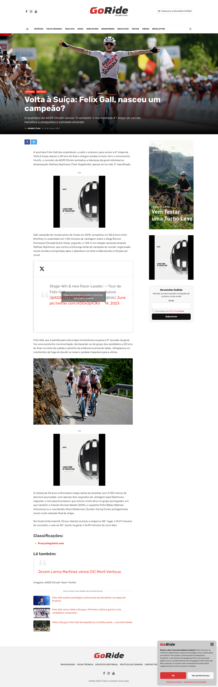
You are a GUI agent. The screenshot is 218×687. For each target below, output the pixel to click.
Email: (171, 300)
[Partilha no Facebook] (27, 141)
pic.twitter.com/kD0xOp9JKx (75, 303)
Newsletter (158, 29)
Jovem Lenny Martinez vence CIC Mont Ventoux (79, 571)
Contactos (151, 664)
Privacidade (68, 664)
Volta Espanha (54, 29)
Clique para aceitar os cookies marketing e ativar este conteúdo (83, 297)
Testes (135, 29)
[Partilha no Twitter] (34, 141)
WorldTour (92, 29)
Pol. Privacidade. (177, 311)
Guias (80, 29)
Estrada (30, 92)
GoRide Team (34, 128)
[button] (212, 644)
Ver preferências (201, 675)
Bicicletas (123, 29)
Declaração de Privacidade (194, 682)
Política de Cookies (174, 682)
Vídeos (145, 29)
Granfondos (107, 29)
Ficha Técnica (85, 664)
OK (173, 675)
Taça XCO (69, 29)
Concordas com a (169, 311)
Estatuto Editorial (106, 664)
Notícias (38, 29)
